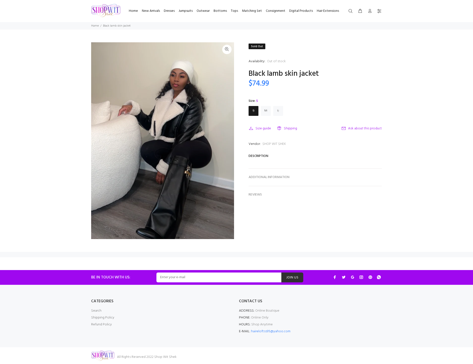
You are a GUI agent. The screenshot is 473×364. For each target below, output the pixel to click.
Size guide (263, 128)
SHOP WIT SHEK (274, 144)
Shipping (290, 128)
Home (95, 25)
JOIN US (292, 277)
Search (96, 311)
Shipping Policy (102, 317)
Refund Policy (101, 324)
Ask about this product (365, 128)
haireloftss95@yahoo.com (270, 331)
